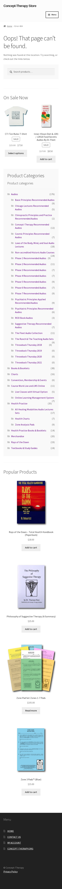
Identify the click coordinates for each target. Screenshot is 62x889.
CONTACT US (14, 836)
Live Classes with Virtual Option (31, 391)
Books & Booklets (20, 368)
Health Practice (19, 403)
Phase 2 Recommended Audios (30, 264)
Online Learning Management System (34, 397)
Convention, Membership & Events (29, 380)
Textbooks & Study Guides (24, 448)
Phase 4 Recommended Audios (30, 275)
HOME (10, 831)
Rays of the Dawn (20, 442)
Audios (14, 194)
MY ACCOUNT (14, 842)
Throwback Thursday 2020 (28, 356)
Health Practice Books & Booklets (28, 430)
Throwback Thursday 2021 (28, 362)
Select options (16, 153)
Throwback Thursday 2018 (28, 344)
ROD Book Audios (24, 317)
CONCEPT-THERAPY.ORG (20, 848)
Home (9, 26)
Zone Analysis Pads (24, 424)
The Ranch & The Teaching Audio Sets (34, 338)
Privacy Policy (10, 871)
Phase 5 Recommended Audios (30, 281)
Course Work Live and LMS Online (28, 385)
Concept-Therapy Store (19, 6)
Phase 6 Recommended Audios (30, 287)
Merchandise (17, 436)
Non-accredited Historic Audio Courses (34, 252)
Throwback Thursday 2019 (28, 350)
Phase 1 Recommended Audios (30, 258)
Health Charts (22, 418)
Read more (31, 710)
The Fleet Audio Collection (28, 333)
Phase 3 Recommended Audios (30, 270)
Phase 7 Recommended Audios (30, 293)
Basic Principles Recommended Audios (34, 199)
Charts (14, 374)
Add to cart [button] (46, 159)
